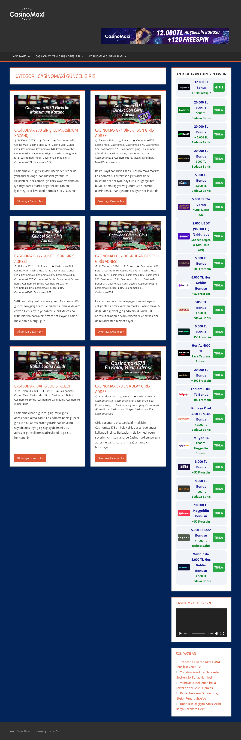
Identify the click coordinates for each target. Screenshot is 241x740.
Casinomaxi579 (144, 409)
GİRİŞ (219, 87)
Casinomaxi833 (133, 287)
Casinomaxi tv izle (138, 153)
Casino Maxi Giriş (40, 144)
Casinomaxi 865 (45, 275)
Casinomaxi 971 (65, 149)
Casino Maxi (21, 144)
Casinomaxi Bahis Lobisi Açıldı (42, 386)
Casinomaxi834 (104, 292)
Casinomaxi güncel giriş (49, 287)
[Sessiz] (216, 633)
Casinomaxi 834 (110, 279)
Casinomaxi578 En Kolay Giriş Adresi (122, 389)
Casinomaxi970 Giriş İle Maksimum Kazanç (46, 133)
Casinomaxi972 (42, 162)
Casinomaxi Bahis (44, 279)
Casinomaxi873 (123, 157)
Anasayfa (19, 56)
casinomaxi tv (118, 153)
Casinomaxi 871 (135, 144)
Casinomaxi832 (149, 266)
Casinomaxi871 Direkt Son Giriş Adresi (124, 133)
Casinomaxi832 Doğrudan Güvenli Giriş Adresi (127, 258)
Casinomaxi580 (104, 413)
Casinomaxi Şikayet (122, 409)
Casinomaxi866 (23, 292)
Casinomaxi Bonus (33, 283)
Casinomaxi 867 (23, 279)
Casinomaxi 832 (135, 275)
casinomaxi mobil (31, 157)
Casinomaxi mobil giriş (56, 157)
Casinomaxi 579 (124, 400)
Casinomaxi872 (104, 157)
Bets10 (99, 270)
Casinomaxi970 (65, 140)
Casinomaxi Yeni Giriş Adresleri (58, 56)
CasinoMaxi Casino (56, 283)
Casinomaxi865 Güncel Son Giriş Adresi (44, 258)
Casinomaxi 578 (104, 400)
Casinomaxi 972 (23, 153)
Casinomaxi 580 (144, 400)
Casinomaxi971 (23, 162)
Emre (46, 140)
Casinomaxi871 (145, 140)
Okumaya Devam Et (29, 201)
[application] (201, 622)
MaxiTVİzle (101, 162)
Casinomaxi (28, 149)
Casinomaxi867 (42, 292)
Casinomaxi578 (146, 396)
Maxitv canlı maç (143, 157)
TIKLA (218, 110)
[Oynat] (180, 633)
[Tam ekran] (222, 633)
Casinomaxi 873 (110, 149)
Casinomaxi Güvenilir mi (106, 56)
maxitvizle (115, 162)
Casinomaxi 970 (45, 149)
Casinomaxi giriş (44, 153)
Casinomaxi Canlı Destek (122, 283)
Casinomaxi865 (64, 266)
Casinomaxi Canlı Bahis (51, 399)
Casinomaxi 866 (65, 275)
